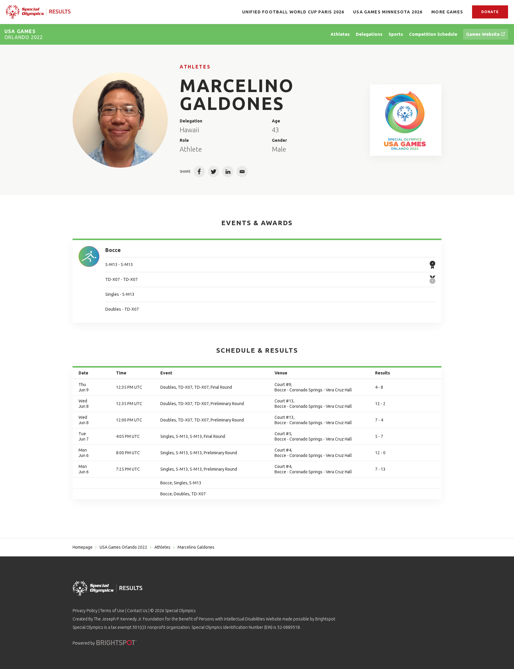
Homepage (83, 547)
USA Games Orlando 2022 (123, 547)
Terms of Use (112, 610)
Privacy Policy (85, 610)
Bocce (113, 250)
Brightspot (325, 619)
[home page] (38, 11)
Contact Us (137, 610)
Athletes (195, 66)
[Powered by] (116, 642)
